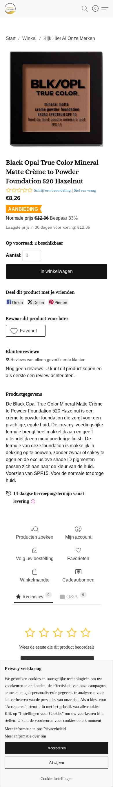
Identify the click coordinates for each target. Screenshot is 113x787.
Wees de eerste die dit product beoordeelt (56, 647)
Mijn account (78, 537)
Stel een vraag (85, 190)
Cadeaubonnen (78, 579)
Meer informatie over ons (25, 736)
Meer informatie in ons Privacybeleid (35, 729)
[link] (56, 776)
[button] (10, 8)
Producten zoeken (34, 537)
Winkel (29, 38)
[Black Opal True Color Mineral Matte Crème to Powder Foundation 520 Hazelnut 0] (56, 98)
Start (10, 38)
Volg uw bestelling (35, 558)
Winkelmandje (35, 579)
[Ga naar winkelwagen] (97, 9)
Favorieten (78, 558)
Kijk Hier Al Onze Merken (69, 38)
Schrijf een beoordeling (52, 190)
